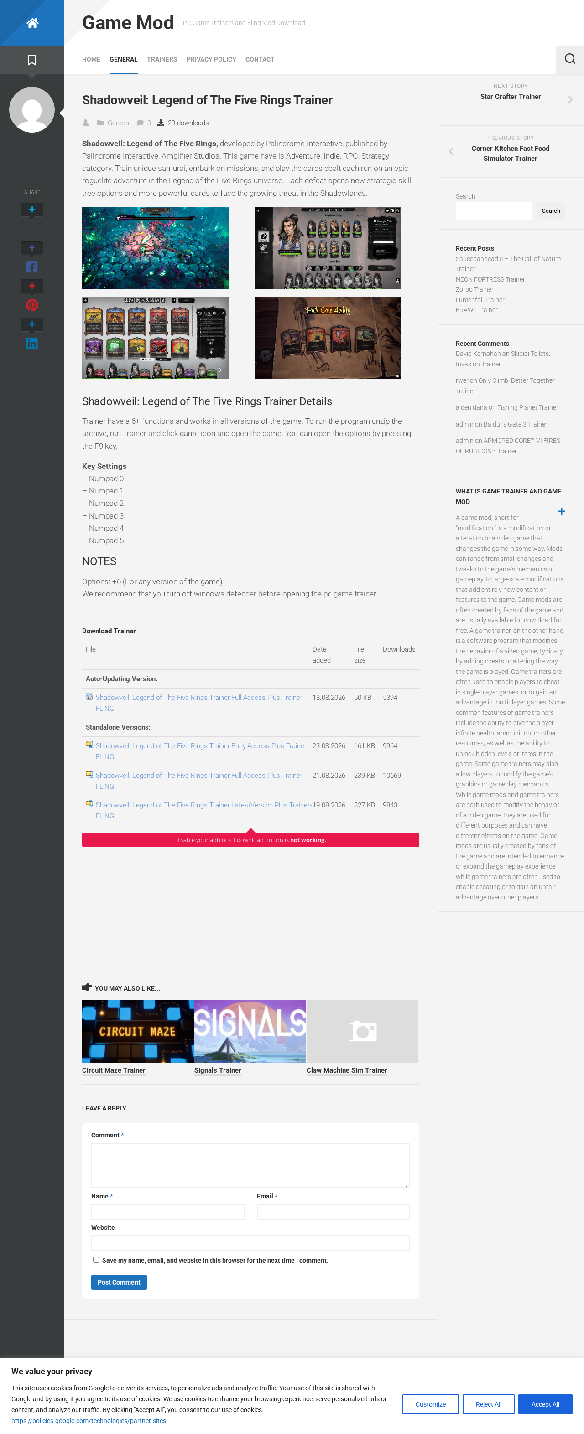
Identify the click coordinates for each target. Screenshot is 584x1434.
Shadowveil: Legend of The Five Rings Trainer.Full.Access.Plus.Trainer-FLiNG (200, 703)
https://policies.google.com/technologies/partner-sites (88, 1420)
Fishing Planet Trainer (527, 407)
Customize (431, 1404)
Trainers (162, 59)
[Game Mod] (32, 23)
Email (267, 1196)
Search (465, 196)
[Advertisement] (250, 914)
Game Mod (128, 22)
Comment (107, 1135)
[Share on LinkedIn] (32, 334)
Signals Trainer (217, 1070)
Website (103, 1227)
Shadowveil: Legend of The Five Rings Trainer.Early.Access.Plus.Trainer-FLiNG (202, 751)
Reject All (488, 1404)
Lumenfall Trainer (480, 299)
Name (102, 1196)
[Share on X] (32, 219)
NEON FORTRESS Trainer (490, 279)
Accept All (545, 1404)
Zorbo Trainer (475, 289)
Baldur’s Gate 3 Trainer (516, 424)
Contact (260, 59)
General (124, 59)
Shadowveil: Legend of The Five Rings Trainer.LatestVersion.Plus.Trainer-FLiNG (204, 810)
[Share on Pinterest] (32, 296)
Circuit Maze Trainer (114, 1070)
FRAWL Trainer (477, 310)
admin (465, 424)
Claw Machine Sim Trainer (347, 1070)
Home (91, 59)
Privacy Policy (211, 59)
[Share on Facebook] (32, 258)
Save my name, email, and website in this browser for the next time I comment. (215, 1260)
